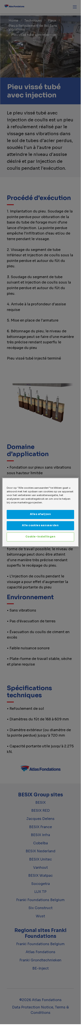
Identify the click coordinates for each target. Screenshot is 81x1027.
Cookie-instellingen (40, 536)
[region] (40, 512)
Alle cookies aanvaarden (40, 525)
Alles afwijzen (40, 514)
